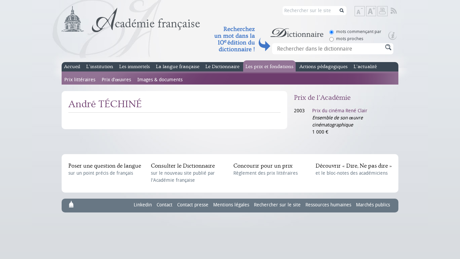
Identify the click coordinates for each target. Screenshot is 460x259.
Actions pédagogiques (323, 66)
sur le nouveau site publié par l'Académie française (183, 173)
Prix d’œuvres (116, 80)
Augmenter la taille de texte (375, 11)
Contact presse (192, 205)
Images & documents (160, 80)
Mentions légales (231, 205)
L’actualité (365, 66)
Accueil (72, 66)
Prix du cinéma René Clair (339, 111)
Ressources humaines (328, 205)
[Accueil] (131, 19)
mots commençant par (358, 31)
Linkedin (143, 205)
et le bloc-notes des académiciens (354, 169)
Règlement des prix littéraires (265, 169)
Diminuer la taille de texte (364, 11)
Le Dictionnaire (222, 66)
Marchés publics (373, 205)
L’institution (99, 66)
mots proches (349, 38)
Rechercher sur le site (277, 205)
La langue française (177, 66)
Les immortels (134, 66)
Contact (164, 205)
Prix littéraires (79, 80)
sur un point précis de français (104, 169)
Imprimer (382, 11)
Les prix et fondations (269, 66)
